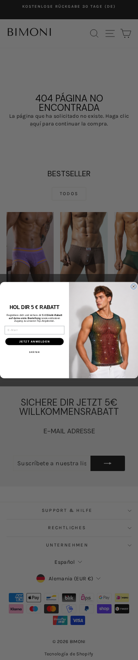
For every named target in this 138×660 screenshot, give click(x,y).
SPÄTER (34, 352)
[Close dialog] (133, 286)
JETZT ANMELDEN (34, 341)
